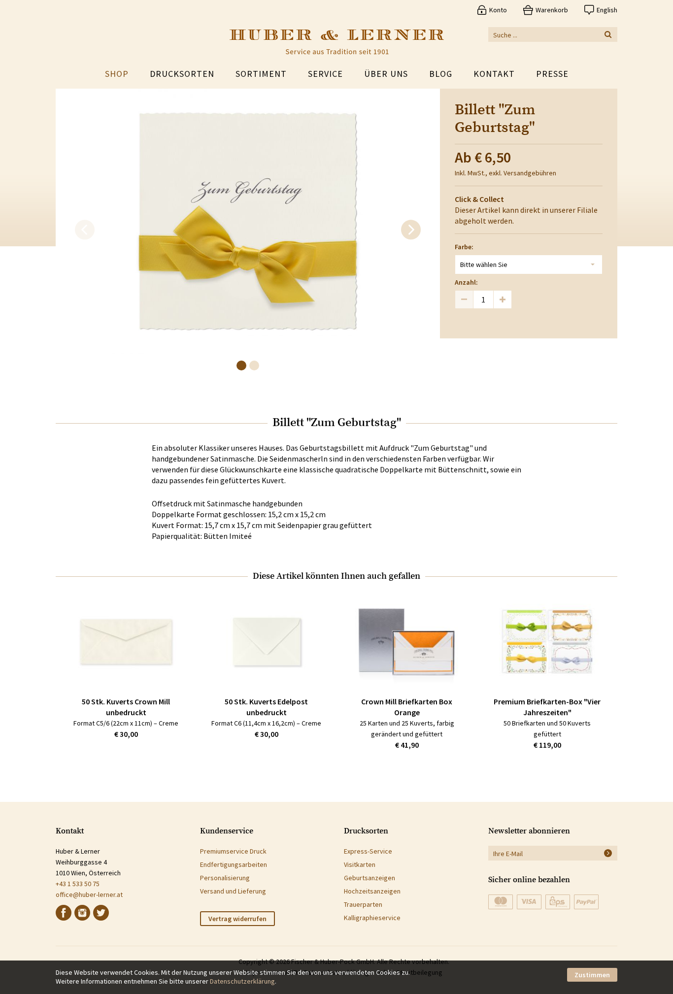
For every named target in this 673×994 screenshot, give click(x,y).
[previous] (85, 230)
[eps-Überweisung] (557, 902)
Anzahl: (466, 282)
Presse (552, 73)
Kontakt (494, 73)
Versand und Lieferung (233, 891)
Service (325, 73)
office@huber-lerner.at (89, 894)
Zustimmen (592, 974)
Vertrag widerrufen (237, 918)
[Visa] (529, 902)
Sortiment (261, 73)
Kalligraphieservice (372, 917)
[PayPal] (586, 902)
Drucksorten (182, 73)
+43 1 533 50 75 (78, 883)
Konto (498, 9)
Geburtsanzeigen (369, 877)
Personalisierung (225, 877)
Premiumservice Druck (233, 851)
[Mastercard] (500, 902)
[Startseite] (337, 42)
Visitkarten (359, 864)
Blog (440, 73)
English (607, 9)
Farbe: (464, 246)
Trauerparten (363, 904)
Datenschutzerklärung (242, 981)
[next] (411, 230)
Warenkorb (552, 9)
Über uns (386, 73)
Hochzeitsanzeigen (372, 891)
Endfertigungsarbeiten (233, 864)
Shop (117, 73)
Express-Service (368, 851)
